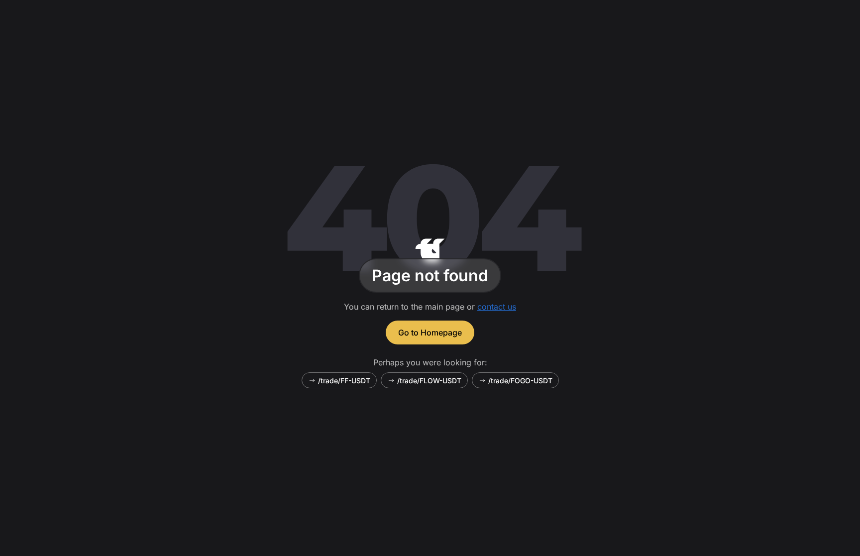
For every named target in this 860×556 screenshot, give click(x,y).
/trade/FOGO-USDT (520, 380)
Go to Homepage (430, 332)
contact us (496, 307)
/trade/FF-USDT (344, 380)
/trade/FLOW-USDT (429, 380)
